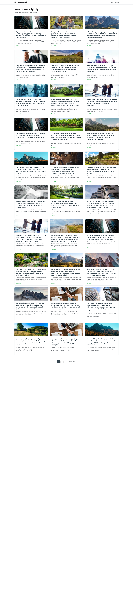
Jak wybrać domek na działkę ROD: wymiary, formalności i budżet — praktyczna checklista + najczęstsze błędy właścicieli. (31, 135)
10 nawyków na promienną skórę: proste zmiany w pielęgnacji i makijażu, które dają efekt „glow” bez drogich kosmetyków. (101, 237)
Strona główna (115, 2)
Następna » (72, 361)
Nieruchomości (20, 2)
